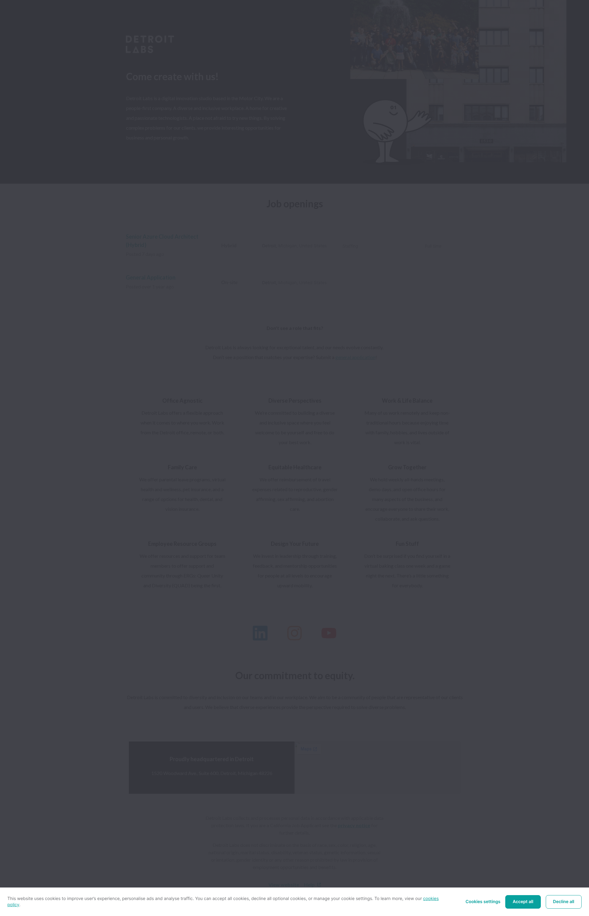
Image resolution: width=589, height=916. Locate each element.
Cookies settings (483, 901)
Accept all (523, 901)
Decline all (563, 901)
